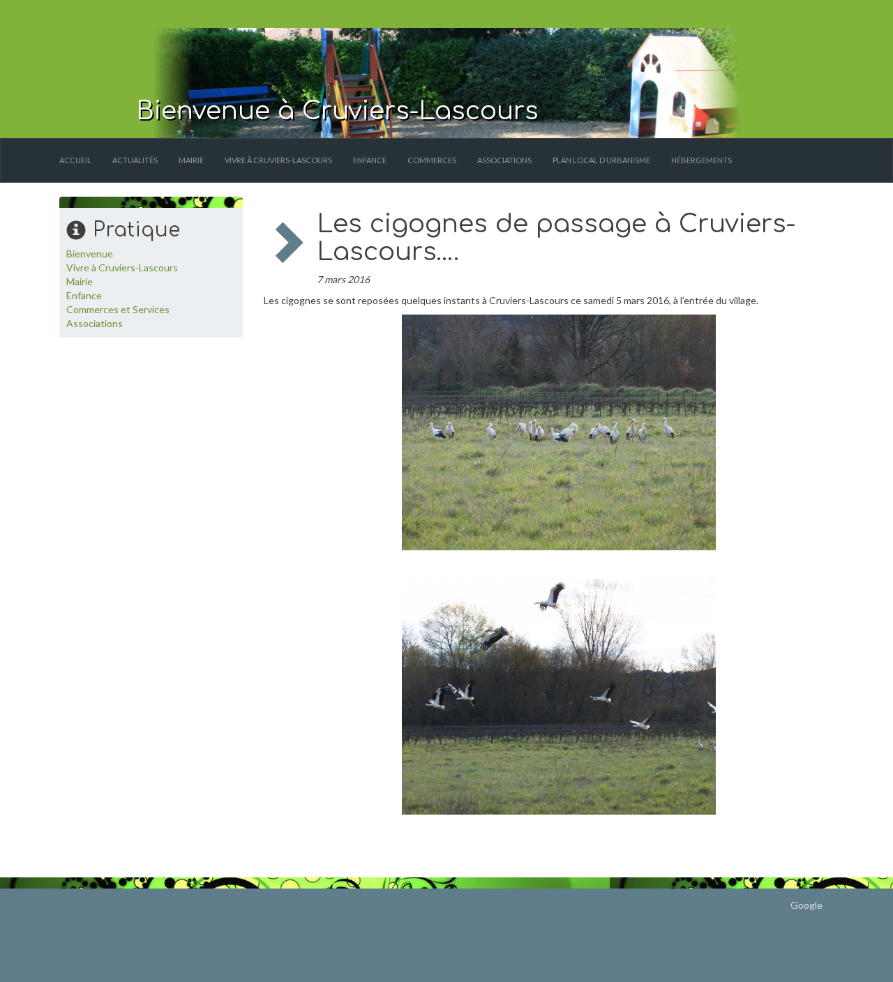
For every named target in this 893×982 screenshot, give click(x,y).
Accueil (75, 160)
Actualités (135, 160)
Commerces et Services (118, 309)
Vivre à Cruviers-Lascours (278, 160)
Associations (504, 160)
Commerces (431, 160)
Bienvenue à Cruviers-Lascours (337, 111)
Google (806, 905)
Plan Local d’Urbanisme (601, 160)
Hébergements (701, 160)
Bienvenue (89, 253)
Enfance (370, 160)
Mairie (191, 160)
